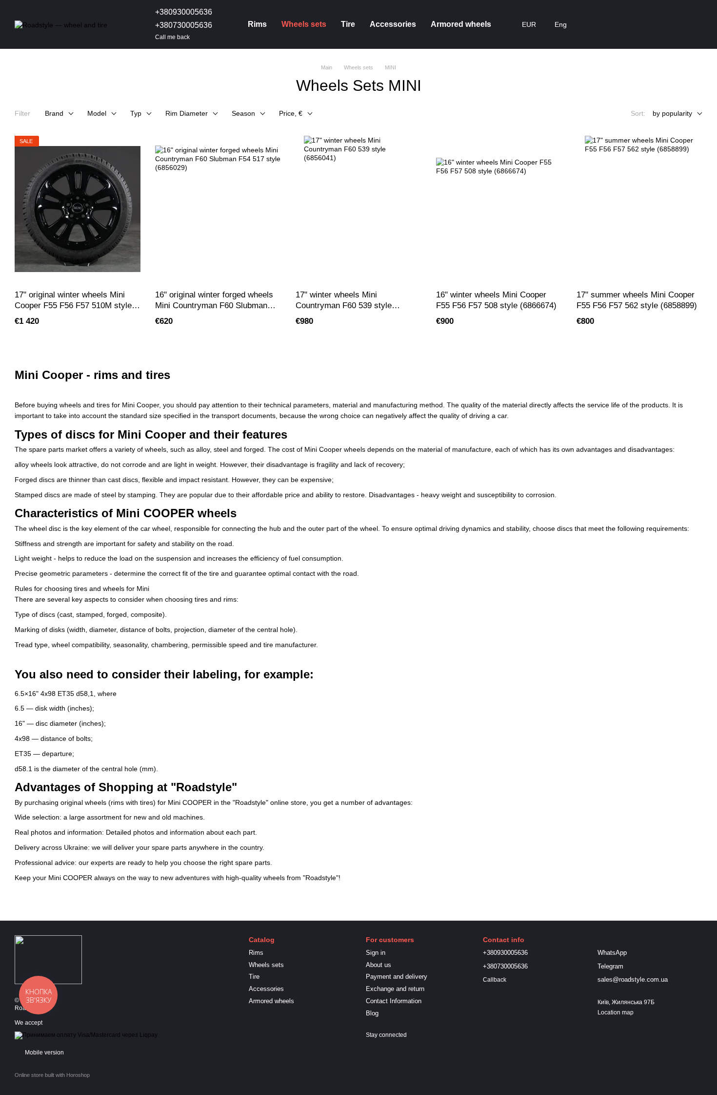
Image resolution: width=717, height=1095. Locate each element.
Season (243, 113)
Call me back (172, 37)
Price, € (290, 113)
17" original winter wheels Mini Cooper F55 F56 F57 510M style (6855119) (73, 305)
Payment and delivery (396, 976)
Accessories (393, 24)
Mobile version (43, 1052)
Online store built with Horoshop (52, 1075)
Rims (257, 24)
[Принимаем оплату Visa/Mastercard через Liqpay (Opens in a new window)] (86, 1035)
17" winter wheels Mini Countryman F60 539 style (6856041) (344, 305)
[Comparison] (618, 24)
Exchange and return (395, 988)
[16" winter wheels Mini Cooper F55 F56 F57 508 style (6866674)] (499, 209)
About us (378, 965)
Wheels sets (303, 24)
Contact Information (393, 1001)
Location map (616, 1012)
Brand (54, 113)
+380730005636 (183, 25)
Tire (348, 24)
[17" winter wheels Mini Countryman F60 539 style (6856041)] (358, 209)
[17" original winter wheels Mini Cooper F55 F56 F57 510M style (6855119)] (77, 209)
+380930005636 (183, 12)
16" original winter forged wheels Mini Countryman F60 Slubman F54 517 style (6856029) (214, 305)
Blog (372, 1013)
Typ (135, 113)
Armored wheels (461, 24)
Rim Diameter (186, 113)
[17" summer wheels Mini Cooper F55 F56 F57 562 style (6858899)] (639, 209)
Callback (494, 979)
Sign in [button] (375, 952)
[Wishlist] (644, 24)
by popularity (672, 113)
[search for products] (593, 24)
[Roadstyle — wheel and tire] (48, 959)
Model (96, 113)
